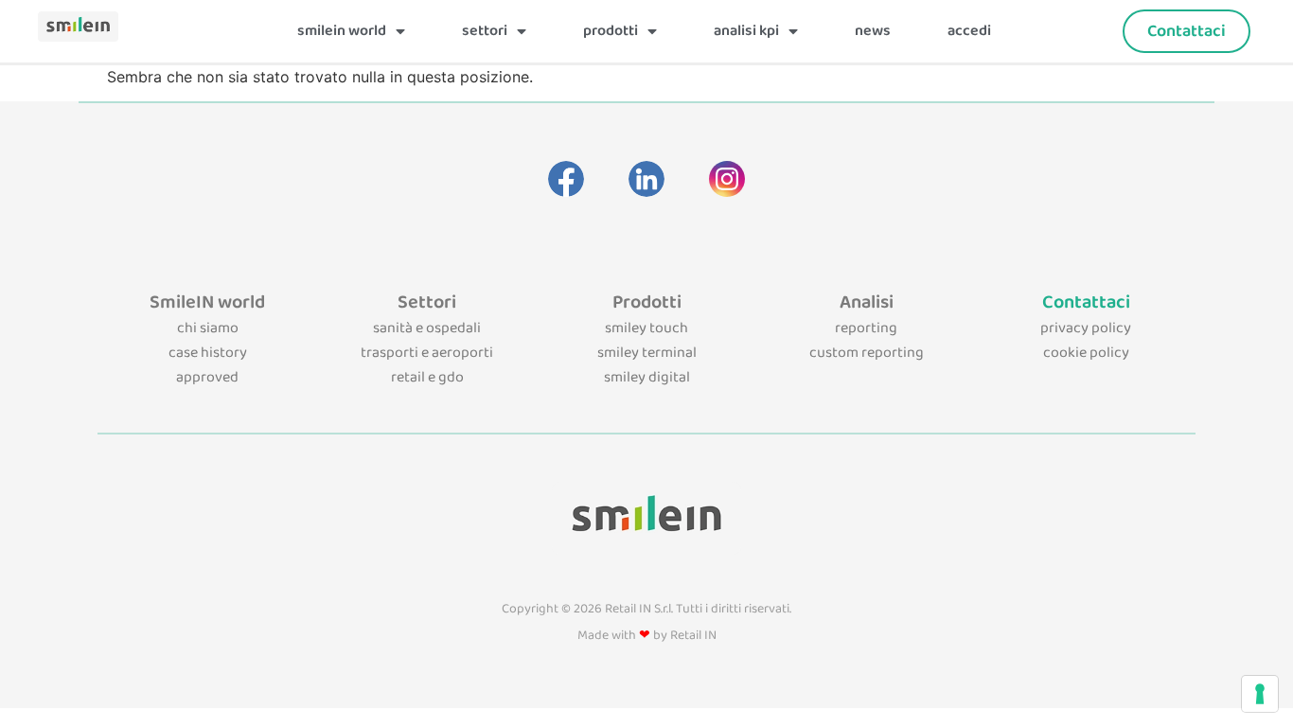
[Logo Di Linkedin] (646, 179)
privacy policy (1085, 328)
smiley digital (647, 377)
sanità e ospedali (427, 328)
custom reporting (866, 352)
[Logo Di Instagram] (727, 179)
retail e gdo (427, 377)
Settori (484, 31)
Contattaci (1086, 302)
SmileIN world (341, 31)
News (873, 31)
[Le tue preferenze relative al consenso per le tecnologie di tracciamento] (1260, 694)
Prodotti (610, 31)
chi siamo (208, 328)
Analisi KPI (746, 31)
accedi (969, 31)
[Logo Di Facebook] (566, 179)
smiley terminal (647, 352)
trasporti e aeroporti (427, 352)
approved (207, 377)
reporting (866, 328)
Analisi (867, 302)
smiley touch (646, 328)
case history (207, 352)
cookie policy (1086, 352)
